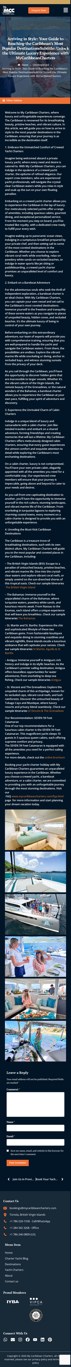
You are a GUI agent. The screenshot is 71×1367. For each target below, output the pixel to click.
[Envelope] (13, 1340)
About (9, 1275)
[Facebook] (28, 1340)
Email (11, 1136)
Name (11, 1122)
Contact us (11, 1281)
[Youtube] (35, 1340)
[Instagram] (20, 1340)
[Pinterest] (50, 1340)
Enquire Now (39, 10)
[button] (65, 10)
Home (9, 1253)
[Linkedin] (42, 1340)
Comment (13, 1089)
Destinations (13, 1264)
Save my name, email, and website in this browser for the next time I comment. (37, 1152)
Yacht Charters (14, 1270)
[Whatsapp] (5, 1340)
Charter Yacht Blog (16, 1258)
